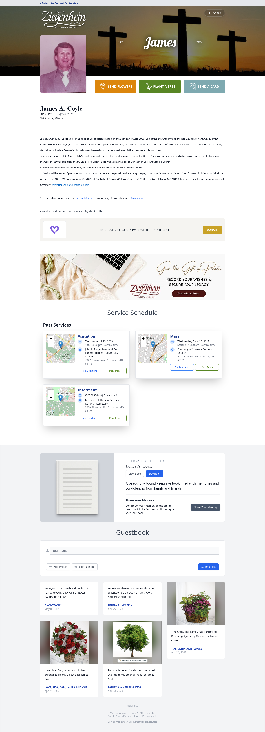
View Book (135, 473)
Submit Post (208, 566)
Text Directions (89, 370)
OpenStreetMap (136, 721)
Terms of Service (142, 716)
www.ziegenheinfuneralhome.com (70, 185)
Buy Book (154, 473)
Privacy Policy (122, 716)
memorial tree (84, 198)
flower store (137, 198)
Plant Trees (114, 370)
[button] (60, 344)
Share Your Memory (205, 507)
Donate (212, 229)
